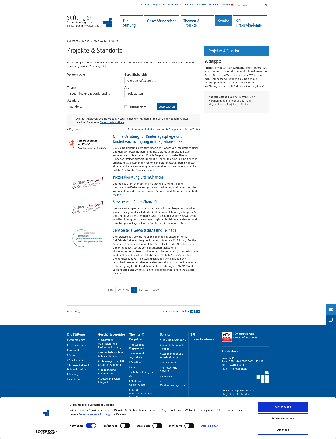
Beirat (72, 355)
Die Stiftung (129, 23)
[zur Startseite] (89, 21)
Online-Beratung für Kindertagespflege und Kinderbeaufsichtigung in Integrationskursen (148, 139)
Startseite (72, 40)
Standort (73, 100)
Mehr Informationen (246, 337)
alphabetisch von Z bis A (186, 129)
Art (126, 87)
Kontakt (145, 4)
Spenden (167, 376)
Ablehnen (283, 429)
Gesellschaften (77, 360)
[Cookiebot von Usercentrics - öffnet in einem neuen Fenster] (46, 432)
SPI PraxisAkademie (249, 23)
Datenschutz (175, 4)
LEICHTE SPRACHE (207, 4)
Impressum (159, 4)
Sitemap (189, 4)
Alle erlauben (283, 406)
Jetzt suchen (167, 106)
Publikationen (170, 362)
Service (223, 20)
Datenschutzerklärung (93, 414)
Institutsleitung (77, 345)
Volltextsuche (76, 74)
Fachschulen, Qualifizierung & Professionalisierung (109, 343)
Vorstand (74, 350)
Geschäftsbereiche (161, 20)
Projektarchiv (137, 107)
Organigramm (77, 340)
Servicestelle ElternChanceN (135, 201)
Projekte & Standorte (106, 40)
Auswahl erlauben (283, 418)
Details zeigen (209, 425)
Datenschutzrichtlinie (112, 122)
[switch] (125, 425)
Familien (136, 362)
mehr (149, 170)
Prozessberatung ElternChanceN (138, 177)
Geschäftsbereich (135, 74)
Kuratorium (75, 379)
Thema (71, 87)
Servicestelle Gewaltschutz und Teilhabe (145, 230)
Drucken (72, 311)
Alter (133, 367)
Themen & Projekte (191, 23)
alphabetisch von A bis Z (156, 129)
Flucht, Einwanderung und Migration (140, 393)
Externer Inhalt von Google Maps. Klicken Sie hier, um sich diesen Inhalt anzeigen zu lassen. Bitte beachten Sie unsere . (132, 120)
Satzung (73, 374)
